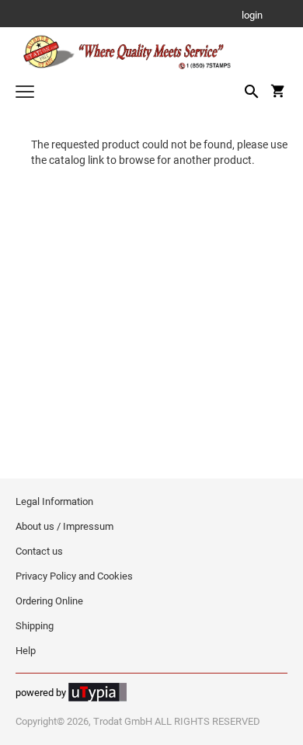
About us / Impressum (64, 526)
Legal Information (54, 501)
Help (26, 650)
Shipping (35, 626)
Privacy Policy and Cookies (74, 576)
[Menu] (25, 93)
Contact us (39, 551)
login (252, 16)
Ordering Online (49, 601)
